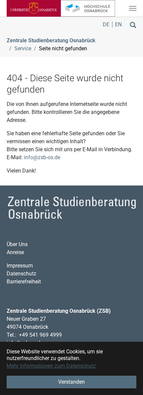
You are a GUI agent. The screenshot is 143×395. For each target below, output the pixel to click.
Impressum (20, 265)
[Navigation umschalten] (132, 8)
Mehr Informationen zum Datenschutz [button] (51, 366)
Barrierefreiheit (24, 281)
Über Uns (17, 244)
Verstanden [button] (71, 382)
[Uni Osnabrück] (34, 8)
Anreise (15, 252)
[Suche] (133, 24)
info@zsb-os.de (42, 157)
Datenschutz (21, 273)
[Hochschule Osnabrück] (88, 8)
